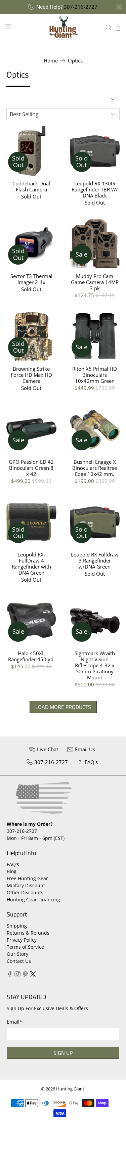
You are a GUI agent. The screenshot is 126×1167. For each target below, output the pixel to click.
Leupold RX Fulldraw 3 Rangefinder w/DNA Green (95, 560)
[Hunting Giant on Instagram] (17, 975)
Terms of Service (25, 947)
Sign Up (63, 1053)
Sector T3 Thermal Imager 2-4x (31, 279)
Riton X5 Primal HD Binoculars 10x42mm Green (94, 374)
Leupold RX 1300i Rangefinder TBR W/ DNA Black (95, 189)
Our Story (17, 954)
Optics (75, 60)
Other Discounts (25, 892)
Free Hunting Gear (27, 878)
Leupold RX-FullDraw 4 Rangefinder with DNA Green (31, 563)
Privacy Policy (22, 940)
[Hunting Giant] (63, 27)
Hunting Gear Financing (33, 899)
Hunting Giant (70, 1089)
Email (14, 1021)
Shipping (17, 926)
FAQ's (13, 864)
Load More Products (63, 707)
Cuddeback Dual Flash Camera (31, 186)
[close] (119, 7)
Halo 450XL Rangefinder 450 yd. (31, 656)
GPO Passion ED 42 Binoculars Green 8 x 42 (31, 467)
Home (51, 60)
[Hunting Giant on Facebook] (10, 975)
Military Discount (26, 885)
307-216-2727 (80, 6)
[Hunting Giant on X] (33, 975)
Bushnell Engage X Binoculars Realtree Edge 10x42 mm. (94, 467)
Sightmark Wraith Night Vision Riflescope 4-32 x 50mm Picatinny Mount (95, 665)
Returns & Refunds (28, 933)
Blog (11, 871)
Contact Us (19, 961)
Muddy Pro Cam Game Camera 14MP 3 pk (95, 282)
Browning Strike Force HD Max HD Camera (31, 374)
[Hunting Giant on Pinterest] (25, 975)
